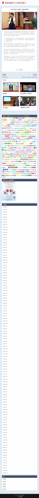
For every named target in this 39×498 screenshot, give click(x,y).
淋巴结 (24, 136)
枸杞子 (25, 163)
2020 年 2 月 (5, 404)
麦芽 (9, 161)
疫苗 (6, 156)
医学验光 (17, 143)
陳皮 (24, 126)
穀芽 (25, 156)
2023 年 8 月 (5, 298)
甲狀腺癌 (4, 120)
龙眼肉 (35, 165)
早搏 (33, 150)
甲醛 (34, 157)
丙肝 (5, 128)
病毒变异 (24, 141)
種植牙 (11, 126)
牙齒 (17, 122)
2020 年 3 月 (5, 401)
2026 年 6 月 (5, 212)
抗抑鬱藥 (5, 145)
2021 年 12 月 (5, 348)
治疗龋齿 (8, 150)
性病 (9, 134)
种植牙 (6, 126)
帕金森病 (26, 130)
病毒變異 (27, 136)
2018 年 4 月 (5, 460)
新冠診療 (28, 173)
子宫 (18, 139)
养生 (8, 172)
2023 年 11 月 (5, 290)
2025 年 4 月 (5, 247)
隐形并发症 (31, 163)
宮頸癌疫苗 (8, 139)
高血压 (28, 124)
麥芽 (16, 128)
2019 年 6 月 (5, 424)
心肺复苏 (27, 165)
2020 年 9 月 (5, 386)
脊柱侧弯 (9, 165)
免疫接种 (33, 175)
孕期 (9, 132)
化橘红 (17, 154)
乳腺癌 (7, 136)
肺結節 (14, 170)
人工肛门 (28, 161)
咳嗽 (11, 139)
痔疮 (21, 141)
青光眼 (30, 156)
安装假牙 (7, 163)
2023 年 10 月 (5, 293)
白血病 (26, 170)
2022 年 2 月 (5, 343)
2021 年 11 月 (5, 351)
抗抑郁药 (19, 122)
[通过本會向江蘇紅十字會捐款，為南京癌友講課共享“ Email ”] (22, 70)
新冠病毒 (12, 150)
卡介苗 (12, 120)
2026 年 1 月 (5, 224)
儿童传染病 (17, 152)
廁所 (36, 124)
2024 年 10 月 (5, 262)
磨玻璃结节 (17, 145)
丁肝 (14, 126)
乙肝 (27, 172)
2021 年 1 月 (5, 376)
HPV (31, 152)
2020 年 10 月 (5, 384)
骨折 (25, 150)
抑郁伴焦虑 (33, 124)
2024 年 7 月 (5, 270)
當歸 (25, 132)
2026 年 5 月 (5, 214)
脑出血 (16, 173)
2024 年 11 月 (5, 260)
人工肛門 (27, 128)
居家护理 (13, 159)
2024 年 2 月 (5, 282)
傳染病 (9, 156)
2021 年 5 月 (5, 366)
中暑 (19, 141)
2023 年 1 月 (5, 315)
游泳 (7, 134)
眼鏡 (16, 150)
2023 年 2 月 (5, 313)
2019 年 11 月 (5, 412)
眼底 (3, 175)
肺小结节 (33, 161)
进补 (5, 171)
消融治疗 (21, 157)
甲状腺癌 (21, 132)
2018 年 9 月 (5, 447)
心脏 (20, 150)
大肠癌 (24, 167)
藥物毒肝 (19, 173)
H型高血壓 (19, 148)
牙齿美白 (9, 130)
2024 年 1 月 (5, 285)
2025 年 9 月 (5, 234)
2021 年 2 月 (5, 374)
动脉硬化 (12, 145)
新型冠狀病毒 (20, 165)
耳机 (13, 139)
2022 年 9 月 (5, 325)
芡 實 (7, 148)
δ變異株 (29, 157)
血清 (32, 122)
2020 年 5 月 (5, 396)
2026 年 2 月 (5, 222)
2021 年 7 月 (5, 361)
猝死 (26, 139)
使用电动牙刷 (18, 175)
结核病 (6, 132)
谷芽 (27, 156)
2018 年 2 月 (5, 465)
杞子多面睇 (5, 107)
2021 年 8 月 (5, 358)
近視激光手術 (30, 154)
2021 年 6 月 (5, 363)
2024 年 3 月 (5, 280)
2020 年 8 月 (5, 389)
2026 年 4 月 (5, 217)
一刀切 (21, 136)
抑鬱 (7, 161)
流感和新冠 (13, 161)
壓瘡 (20, 143)
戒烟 (12, 122)
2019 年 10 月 (5, 414)
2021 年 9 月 (5, 356)
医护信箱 (4, 484)
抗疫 (33, 130)
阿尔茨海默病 (19, 156)
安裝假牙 (8, 124)
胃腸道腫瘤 (25, 157)
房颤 (16, 141)
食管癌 (12, 130)
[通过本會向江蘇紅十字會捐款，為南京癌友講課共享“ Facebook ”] (20, 70)
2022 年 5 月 (5, 336)
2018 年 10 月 (5, 445)
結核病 (27, 134)
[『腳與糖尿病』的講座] (28, 101)
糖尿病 (5, 169)
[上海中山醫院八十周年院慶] (28, 87)
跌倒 (33, 159)
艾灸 (28, 163)
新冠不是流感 (32, 136)
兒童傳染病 (24, 161)
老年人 (30, 120)
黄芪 (11, 143)
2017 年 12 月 (5, 470)
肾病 (5, 148)
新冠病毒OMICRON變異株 (19, 163)
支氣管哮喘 (12, 136)
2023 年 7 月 (5, 300)
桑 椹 (14, 173)
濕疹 (3, 154)
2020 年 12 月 (5, 379)
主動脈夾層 (7, 159)
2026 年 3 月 (5, 219)
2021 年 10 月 (5, 353)
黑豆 (18, 171)
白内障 (32, 173)
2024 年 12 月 (5, 257)
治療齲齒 (8, 145)
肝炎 (3, 126)
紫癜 (17, 118)
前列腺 (25, 175)
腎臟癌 (16, 130)
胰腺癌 (9, 128)
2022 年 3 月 (5, 341)
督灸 (26, 118)
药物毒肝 (24, 124)
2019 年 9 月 (5, 417)
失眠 (23, 120)
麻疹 (9, 154)
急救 (20, 139)
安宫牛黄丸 (26, 120)
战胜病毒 (8, 122)
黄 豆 (34, 128)
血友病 (6, 167)
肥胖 (13, 138)
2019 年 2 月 (5, 434)
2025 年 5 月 (5, 244)
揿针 (33, 169)
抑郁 (22, 122)
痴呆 (15, 171)
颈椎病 (21, 130)
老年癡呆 (21, 134)
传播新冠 (14, 143)
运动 (25, 173)
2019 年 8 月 (5, 419)
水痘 (36, 118)
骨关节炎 (16, 120)
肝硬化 (29, 126)
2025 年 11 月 (5, 229)
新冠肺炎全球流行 (25, 152)
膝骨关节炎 (13, 156)
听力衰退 (29, 148)
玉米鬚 (5, 150)
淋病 (6, 173)
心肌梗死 (29, 138)
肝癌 (34, 154)
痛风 (20, 161)
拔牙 (20, 152)
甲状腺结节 (5, 122)
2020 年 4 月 (5, 399)
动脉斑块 (4, 118)
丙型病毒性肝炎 (27, 143)
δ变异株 (19, 167)
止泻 (10, 157)
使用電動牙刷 (5, 141)
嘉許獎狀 (5, 93)
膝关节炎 (5, 124)
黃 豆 (14, 152)
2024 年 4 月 (5, 277)
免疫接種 (24, 145)
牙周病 (22, 138)
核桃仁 (21, 128)
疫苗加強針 (34, 120)
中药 (15, 157)
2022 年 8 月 (5, 328)
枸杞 (26, 126)
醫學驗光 (6, 152)
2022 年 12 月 (5, 318)
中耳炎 (22, 159)
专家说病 (4, 478)
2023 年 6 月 (5, 303)
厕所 (35, 132)
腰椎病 (32, 118)
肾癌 (18, 134)
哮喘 (26, 159)
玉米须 (18, 130)
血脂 (20, 170)
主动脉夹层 (32, 171)
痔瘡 (18, 150)
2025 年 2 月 (5, 252)
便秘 (23, 154)
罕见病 (12, 124)
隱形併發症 (21, 145)
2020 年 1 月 (5, 407)
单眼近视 (23, 169)
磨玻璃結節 (31, 145)
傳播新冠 (31, 128)
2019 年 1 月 (5, 437)
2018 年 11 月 (5, 442)
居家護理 (13, 128)
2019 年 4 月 (5, 429)
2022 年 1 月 (5, 346)
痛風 (8, 126)
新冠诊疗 (34, 141)
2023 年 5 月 (5, 305)
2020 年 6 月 (5, 394)
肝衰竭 (5, 161)
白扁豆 (16, 139)
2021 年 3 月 (5, 371)
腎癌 (12, 157)
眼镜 (11, 138)
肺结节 (18, 138)
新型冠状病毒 (13, 167)
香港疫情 (4, 139)
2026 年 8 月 (5, 206)
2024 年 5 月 (5, 275)
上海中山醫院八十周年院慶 (25, 93)
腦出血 (19, 118)
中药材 (31, 165)
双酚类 (14, 154)
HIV (15, 138)
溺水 (6, 130)
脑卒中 (11, 118)
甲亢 (35, 150)
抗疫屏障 (4, 134)
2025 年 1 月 (5, 255)
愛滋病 (34, 138)
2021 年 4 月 (5, 369)
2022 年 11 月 (5, 320)
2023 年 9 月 (5, 295)
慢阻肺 (28, 132)
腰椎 (12, 148)
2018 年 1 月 (5, 467)
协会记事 (4, 489)
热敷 (28, 145)
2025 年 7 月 (5, 239)
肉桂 (30, 150)
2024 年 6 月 (5, 272)
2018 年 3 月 (5, 462)
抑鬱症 (30, 130)
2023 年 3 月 (5, 310)
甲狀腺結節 (31, 139)
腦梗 (35, 173)
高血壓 (26, 122)
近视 (7, 157)
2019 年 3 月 (5, 432)
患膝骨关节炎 (20, 124)
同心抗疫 (28, 141)
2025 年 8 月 (5, 237)
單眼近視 (23, 139)
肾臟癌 (20, 154)
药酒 (32, 157)
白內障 (9, 120)
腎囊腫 (22, 143)
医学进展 (4, 481)
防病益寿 (4, 486)
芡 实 (26, 138)
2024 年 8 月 (5, 267)
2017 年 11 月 (5, 472)
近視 (22, 175)
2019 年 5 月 (5, 427)
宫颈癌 (27, 150)
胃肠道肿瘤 (11, 175)
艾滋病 (6, 154)
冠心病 (12, 163)
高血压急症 (23, 118)
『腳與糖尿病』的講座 (24, 107)
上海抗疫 (17, 132)
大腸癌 (13, 141)
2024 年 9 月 (5, 265)
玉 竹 (22, 173)
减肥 (28, 139)
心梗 (23, 156)
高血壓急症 (30, 159)
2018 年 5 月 (5, 457)
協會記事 (22, 11)
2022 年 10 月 (5, 323)
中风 (9, 141)
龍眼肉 (32, 148)
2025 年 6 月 (5, 242)
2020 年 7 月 (5, 391)
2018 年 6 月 (5, 455)
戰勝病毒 (16, 126)
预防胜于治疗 (10, 173)
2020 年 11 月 (5, 381)
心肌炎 (3, 167)
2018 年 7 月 (5, 452)
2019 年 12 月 (5, 409)
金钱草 (10, 171)
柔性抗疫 (30, 169)
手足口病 (29, 118)
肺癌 (20, 120)
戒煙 (6, 165)
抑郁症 (10, 170)
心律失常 (18, 157)
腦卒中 (17, 169)
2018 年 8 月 (5, 450)
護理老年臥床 (17, 159)
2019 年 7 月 (5, 422)
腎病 (26, 154)
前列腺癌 (7, 138)
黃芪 (25, 171)
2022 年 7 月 (5, 331)
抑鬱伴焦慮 (21, 126)
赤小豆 (17, 136)
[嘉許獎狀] (11, 87)
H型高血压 (28, 167)
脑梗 (14, 118)
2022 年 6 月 (5, 333)
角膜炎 (18, 128)
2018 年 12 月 (5, 439)
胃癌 (33, 156)
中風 (15, 148)
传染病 (23, 150)
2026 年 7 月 (5, 209)
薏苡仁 (14, 122)
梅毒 (17, 161)
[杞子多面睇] (11, 101)
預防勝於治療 (13, 134)
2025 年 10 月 (5, 232)
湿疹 (11, 154)
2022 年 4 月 (5, 338)
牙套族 (8, 118)
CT (21, 167)
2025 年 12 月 (5, 227)
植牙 (21, 148)
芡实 (35, 171)
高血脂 (33, 132)
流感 (15, 124)
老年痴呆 (7, 143)
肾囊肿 (31, 141)
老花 (4, 173)
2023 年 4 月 (5, 308)
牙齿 (4, 177)
